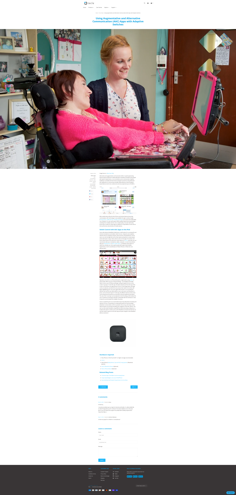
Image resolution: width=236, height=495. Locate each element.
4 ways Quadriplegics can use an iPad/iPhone (111, 377)
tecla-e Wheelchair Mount (107, 366)
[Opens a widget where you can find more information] (230, 492)
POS (89, 486)
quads (91, 186)
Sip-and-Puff (117, 362)
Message (100, 446)
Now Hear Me (110, 173)
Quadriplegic (92, 185)
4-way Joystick (124, 362)
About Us (90, 471)
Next (133, 387)
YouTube (116, 478)
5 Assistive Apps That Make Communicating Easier (113, 375)
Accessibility (92, 178)
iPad (94, 179)
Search (89, 478)
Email (99, 439)
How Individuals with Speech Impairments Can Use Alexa (114, 380)
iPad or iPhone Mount (106, 368)
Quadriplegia (92, 184)
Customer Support (104, 471)
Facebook (116, 471)
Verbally (115, 219)
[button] (91, 7)
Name (99, 432)
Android (91, 179)
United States (140, 485)
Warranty (102, 480)
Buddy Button (107, 243)
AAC (94, 177)
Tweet (130, 476)
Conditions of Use (92, 473)
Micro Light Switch (116, 243)
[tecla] (89, 3)
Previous (103, 387)
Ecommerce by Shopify (97, 486)
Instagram (117, 476)
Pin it (141, 476)
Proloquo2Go (103, 219)
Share (136, 476)
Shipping (102, 478)
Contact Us (90, 476)
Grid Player (120, 219)
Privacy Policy (103, 473)
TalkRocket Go (110, 219)
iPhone (90, 181)
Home (97, 13)
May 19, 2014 (101, 417)
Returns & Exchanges (105, 476)
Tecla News (101, 13)
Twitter (116, 473)
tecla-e (126, 240)
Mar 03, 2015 (101, 402)
